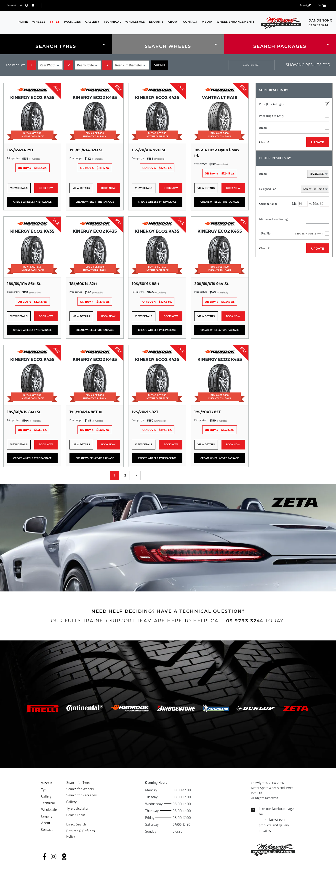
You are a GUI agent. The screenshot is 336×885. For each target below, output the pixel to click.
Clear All (265, 142)
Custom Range (289, 204)
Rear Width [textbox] (48, 65)
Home (23, 21)
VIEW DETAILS (18, 188)
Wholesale (135, 21)
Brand (263, 127)
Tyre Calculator (77, 808)
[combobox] (50, 65)
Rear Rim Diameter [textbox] (128, 65)
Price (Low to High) (271, 104)
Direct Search (76, 824)
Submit (159, 65)
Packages (72, 21)
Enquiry (156, 21)
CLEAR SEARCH (251, 64)
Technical (112, 21)
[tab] (56, 44)
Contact (190, 21)
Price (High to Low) (271, 115)
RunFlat (291, 233)
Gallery (92, 21)
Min (294, 203)
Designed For (267, 189)
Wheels (38, 21)
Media (207, 21)
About (173, 21)
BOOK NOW (46, 188)
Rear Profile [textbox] (85, 65)
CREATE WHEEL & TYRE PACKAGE (32, 201)
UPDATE (317, 142)
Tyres (55, 21)
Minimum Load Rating (273, 219)
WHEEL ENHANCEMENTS (235, 21)
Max (316, 203)
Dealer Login (75, 815)
